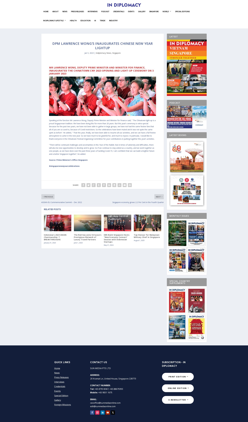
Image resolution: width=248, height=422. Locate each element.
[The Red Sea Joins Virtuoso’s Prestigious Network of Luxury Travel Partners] (87, 223)
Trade (102, 20)
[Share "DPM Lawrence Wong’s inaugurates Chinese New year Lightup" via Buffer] (114, 185)
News (64, 11)
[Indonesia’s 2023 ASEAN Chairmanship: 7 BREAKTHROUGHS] (57, 223)
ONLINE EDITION (177, 388)
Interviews (92, 11)
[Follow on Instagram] (97, 412)
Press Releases (77, 11)
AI (95, 20)
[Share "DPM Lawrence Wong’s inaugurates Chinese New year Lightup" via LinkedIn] (109, 185)
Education (85, 20)
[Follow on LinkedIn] (102, 412)
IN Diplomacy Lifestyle (53, 20)
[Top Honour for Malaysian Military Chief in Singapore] (147, 223)
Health (73, 20)
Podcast (105, 11)
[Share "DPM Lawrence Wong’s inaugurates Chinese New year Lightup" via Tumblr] (98, 185)
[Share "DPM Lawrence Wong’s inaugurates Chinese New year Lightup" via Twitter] (88, 185)
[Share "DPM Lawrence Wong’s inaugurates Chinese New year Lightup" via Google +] (93, 185)
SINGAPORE (154, 11)
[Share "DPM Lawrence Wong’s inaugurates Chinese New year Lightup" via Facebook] (83, 185)
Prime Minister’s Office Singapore (72, 160)
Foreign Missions (62, 404)
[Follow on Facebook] (92, 412)
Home (45, 11)
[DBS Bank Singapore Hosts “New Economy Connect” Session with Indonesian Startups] (117, 223)
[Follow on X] (113, 412)
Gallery (141, 11)
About (55, 11)
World (165, 11)
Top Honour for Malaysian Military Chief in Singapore (147, 236)
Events (57, 391)
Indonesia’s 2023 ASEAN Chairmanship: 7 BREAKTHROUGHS (55, 237)
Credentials (118, 11)
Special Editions (182, 11)
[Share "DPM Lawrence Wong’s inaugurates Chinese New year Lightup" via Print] (129, 185)
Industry (113, 20)
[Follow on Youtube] (108, 412)
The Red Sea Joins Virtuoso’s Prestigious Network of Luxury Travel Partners (87, 237)
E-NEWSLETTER (177, 400)
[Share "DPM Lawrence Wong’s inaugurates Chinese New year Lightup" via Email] (124, 185)
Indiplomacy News (103, 53)
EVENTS (131, 11)
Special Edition (61, 395)
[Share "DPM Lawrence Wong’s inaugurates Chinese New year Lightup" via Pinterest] (104, 185)
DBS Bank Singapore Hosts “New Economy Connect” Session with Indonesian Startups (116, 238)
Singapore (116, 53)
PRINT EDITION (177, 376)
